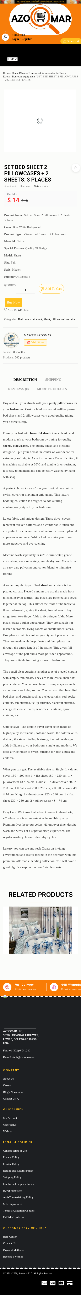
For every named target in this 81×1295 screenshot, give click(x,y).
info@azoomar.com (24, 1057)
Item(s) (73, 41)
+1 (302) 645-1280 (19, 1050)
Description (25, 379)
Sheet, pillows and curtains (59, 319)
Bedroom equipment (23, 76)
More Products (52, 389)
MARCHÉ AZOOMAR (37, 335)
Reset (21, 59)
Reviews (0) (18, 389)
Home (6, 73)
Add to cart (53, 288)
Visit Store (37, 342)
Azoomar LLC (25, 1273)
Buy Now (13, 302)
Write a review (41, 186)
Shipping (53, 379)
